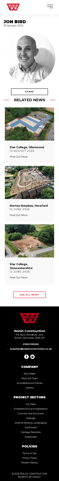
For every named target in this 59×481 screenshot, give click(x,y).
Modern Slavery (29, 462)
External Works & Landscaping (31, 422)
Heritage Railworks (31, 432)
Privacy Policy (29, 458)
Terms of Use (29, 453)
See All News (29, 294)
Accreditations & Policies (30, 383)
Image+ (36, 477)
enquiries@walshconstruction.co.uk (31, 349)
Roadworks (31, 437)
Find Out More (19, 156)
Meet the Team (29, 378)
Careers (30, 387)
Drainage (31, 418)
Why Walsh (30, 373)
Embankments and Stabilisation (31, 408)
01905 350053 (31, 344)
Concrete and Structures (31, 413)
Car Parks (31, 404)
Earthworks (31, 427)
